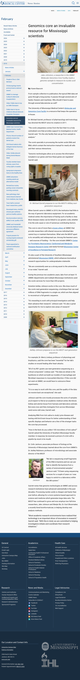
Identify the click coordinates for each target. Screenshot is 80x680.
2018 (69, 10)
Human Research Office (9, 595)
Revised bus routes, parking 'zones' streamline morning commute (14, 188)
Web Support (59, 608)
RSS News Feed (35, 616)
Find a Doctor (59, 555)
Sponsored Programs (9, 604)
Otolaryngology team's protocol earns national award (13, 88)
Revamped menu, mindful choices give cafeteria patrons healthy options (14, 212)
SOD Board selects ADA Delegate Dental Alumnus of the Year (14, 147)
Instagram (34, 611)
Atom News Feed (36, 619)
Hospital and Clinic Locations (64, 558)
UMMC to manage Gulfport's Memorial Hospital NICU (12, 97)
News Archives (8, 29)
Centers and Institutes (9, 592)
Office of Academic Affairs (36, 557)
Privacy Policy (59, 603)
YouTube (33, 608)
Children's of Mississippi (62, 550)
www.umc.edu (6, 659)
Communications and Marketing (38, 592)
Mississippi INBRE (46, 258)
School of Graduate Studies (37, 565)
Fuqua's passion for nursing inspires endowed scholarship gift (14, 238)
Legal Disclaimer (60, 597)
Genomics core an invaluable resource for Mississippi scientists (13, 120)
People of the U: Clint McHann (13, 81)
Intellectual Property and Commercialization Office (10, 598)
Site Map (4, 566)
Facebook (33, 603)
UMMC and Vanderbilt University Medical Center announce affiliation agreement (14, 228)
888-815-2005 (20, 666)
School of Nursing (34, 575)
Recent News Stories (10, 26)
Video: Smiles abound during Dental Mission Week (13, 155)
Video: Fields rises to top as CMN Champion (14, 104)
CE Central (5, 547)
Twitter (33, 606)
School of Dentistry (34, 562)
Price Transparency (61, 561)
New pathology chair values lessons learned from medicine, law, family (14, 196)
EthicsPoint (58, 595)
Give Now (5, 553)
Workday (5, 569)
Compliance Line (60, 592)
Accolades (7, 32)
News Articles (9, 68)
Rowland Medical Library (36, 560)
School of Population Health (37, 578)
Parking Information (8, 564)
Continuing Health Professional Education (38, 553)
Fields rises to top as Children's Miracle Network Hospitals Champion (14, 112)
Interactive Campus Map (10, 555)
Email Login (5, 550)
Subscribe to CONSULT (35, 600)
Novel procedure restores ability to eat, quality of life (14, 219)
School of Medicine (34, 572)
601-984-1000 (19, 664)
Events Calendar (33, 595)
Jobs (3, 558)
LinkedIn (33, 614)
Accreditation (32, 547)
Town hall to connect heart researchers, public (14, 204)
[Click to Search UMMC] (73, 3)
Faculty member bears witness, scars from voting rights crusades (13, 164)
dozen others (58, 228)
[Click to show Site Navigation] (77, 3)
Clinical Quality (60, 553)
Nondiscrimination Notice (63, 600)
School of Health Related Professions (36, 568)
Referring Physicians (61, 564)
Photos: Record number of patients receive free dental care (14, 138)
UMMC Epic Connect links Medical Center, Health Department (14, 129)
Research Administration (10, 602)
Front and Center (9, 35)
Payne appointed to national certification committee (13, 246)
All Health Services (61, 547)
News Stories (34, 3)
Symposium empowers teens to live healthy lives (14, 172)
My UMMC (5, 561)
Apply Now (31, 550)
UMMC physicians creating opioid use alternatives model (12, 179)
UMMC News (32, 597)
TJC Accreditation (60, 606)
